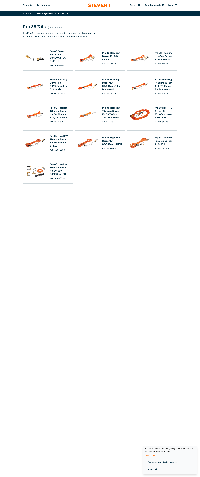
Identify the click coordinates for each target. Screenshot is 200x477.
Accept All (153, 469)
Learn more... (151, 455)
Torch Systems (45, 13)
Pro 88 (61, 13)
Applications (43, 5)
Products (27, 5)
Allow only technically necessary (163, 462)
